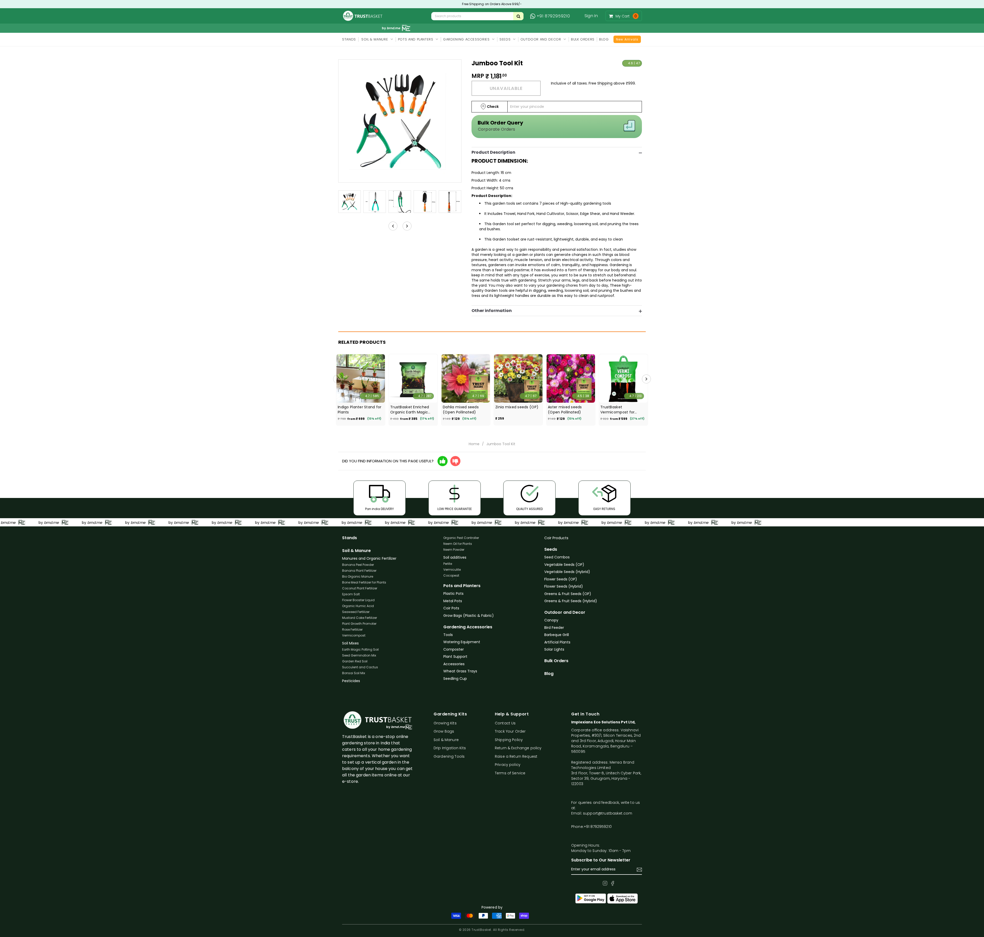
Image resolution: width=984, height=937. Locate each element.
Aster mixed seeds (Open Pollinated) (565, 409)
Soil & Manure (356, 550)
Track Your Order (510, 731)
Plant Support (455, 656)
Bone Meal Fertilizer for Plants (364, 582)
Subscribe (639, 869)
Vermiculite (452, 569)
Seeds (550, 549)
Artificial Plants (557, 642)
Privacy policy (507, 764)
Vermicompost (353, 635)
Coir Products (556, 537)
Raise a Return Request (516, 756)
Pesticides (351, 680)
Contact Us (505, 723)
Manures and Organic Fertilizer (369, 558)
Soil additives (454, 557)
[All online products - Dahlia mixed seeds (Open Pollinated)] (466, 378)
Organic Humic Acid (358, 606)
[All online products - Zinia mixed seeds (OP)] (518, 378)
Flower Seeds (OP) (560, 579)
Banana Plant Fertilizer (359, 570)
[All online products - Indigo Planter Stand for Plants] (360, 378)
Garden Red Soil (354, 661)
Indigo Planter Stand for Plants (360, 409)
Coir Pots (451, 608)
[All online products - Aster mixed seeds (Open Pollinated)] (571, 378)
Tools (448, 634)
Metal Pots (452, 600)
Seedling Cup (455, 678)
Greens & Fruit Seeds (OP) (567, 593)
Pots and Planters (461, 585)
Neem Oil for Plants (457, 544)
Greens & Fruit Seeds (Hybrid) (570, 600)
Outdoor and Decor (564, 612)
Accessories (454, 664)
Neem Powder (453, 549)
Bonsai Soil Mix (353, 673)
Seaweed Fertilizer (356, 612)
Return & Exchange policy (518, 748)
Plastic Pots (453, 593)
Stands (349, 537)
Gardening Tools (449, 756)
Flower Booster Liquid (358, 600)
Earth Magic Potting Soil (360, 649)
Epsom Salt (351, 594)
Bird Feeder (554, 627)
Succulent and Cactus (360, 667)
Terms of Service (510, 773)
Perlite (447, 563)
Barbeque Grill (556, 634)
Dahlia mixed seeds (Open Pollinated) (461, 409)
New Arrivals (627, 39)
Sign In (591, 16)
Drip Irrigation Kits (450, 748)
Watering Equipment (461, 641)
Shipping (604, 83)
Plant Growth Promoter (359, 623)
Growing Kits (445, 723)
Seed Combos (557, 557)
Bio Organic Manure (357, 576)
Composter (453, 649)
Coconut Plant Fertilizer (359, 588)
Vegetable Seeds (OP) (564, 564)
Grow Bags (444, 731)
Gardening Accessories (467, 627)
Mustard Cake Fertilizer (359, 618)
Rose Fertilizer (352, 629)
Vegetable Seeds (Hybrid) (567, 571)
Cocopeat (451, 575)
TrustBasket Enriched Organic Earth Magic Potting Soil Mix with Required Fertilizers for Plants (410, 409)
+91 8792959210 (553, 16)
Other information (491, 310)
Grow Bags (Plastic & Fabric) (468, 615)
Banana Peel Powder (358, 565)
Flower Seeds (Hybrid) (563, 586)
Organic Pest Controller (461, 538)
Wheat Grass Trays (460, 671)
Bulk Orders (556, 660)
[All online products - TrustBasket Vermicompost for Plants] (623, 378)
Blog (549, 673)
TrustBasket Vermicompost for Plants (617, 409)
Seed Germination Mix (359, 655)
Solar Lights (554, 649)
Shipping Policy (509, 739)
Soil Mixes (350, 643)
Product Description (493, 152)
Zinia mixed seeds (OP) (516, 407)
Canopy (551, 620)
